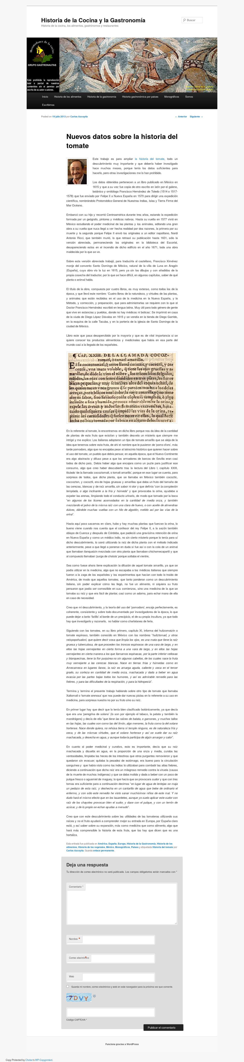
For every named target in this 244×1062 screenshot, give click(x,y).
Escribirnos (48, 105)
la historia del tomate (150, 159)
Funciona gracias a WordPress (122, 1044)
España (112, 843)
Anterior (181, 116)
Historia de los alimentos (67, 96)
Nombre (74, 939)
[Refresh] (94, 995)
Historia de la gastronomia (101, 96)
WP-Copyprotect (43, 1060)
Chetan (29, 1060)
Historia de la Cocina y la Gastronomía (93, 20)
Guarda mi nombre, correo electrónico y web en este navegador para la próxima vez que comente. (122, 986)
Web (71, 976)
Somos (189, 96)
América (102, 843)
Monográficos (171, 96)
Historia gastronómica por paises (140, 96)
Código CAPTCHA (75, 1019)
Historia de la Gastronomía (141, 843)
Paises (135, 847)
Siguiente (196, 116)
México (110, 847)
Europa (122, 843)
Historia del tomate (162, 847)
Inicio (45, 96)
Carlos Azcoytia (79, 116)
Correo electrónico (79, 958)
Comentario (76, 886)
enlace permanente (103, 850)
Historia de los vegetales (91, 847)
